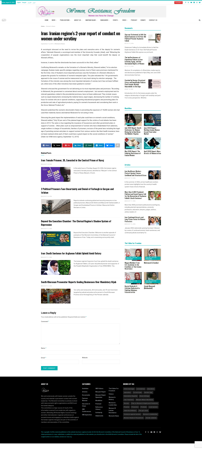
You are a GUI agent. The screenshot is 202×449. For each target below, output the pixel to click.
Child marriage (129, 389)
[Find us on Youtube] (191, 2)
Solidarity (98, 412)
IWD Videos (99, 388)
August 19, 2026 (130, 178)
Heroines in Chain (86, 405)
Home (46, 20)
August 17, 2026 (130, 201)
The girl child (143, 410)
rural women (153, 407)
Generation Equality (130, 396)
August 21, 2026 (47, 229)
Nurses (126, 403)
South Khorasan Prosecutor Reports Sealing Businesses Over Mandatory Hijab (78, 282)
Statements (99, 416)
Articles (84, 392)
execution (127, 392)
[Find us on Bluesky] (199, 2)
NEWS (53, 20)
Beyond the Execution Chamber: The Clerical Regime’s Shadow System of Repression (76, 223)
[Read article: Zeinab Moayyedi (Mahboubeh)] (152, 278)
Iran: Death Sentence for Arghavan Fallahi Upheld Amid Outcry (71, 253)
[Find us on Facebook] (185, 2)
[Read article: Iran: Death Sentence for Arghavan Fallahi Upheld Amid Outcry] (55, 267)
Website (85, 358)
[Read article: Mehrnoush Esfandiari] (152, 255)
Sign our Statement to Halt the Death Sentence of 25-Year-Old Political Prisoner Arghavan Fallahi (135, 37)
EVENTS (115, 20)
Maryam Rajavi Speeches (100, 396)
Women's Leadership (150, 414)
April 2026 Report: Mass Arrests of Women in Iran (152, 152)
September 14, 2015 (47, 44)
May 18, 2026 (129, 89)
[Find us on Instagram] (196, 2)
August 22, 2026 (47, 196)
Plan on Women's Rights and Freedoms (145, 403)
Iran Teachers (129, 400)
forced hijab (137, 392)
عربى (34, 2)
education (150, 389)
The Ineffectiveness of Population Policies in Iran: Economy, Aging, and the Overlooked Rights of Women (134, 60)
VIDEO (124, 20)
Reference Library (99, 408)
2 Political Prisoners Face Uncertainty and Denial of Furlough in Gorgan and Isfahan (77, 190)
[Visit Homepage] (101, 10)
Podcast (98, 404)
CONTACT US (153, 20)
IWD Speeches (87, 415)
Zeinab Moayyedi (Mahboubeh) (149, 287)
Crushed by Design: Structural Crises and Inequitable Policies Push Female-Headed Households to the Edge (135, 83)
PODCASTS (178, 2)
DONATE (143, 20)
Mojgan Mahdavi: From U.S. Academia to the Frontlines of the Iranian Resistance (133, 266)
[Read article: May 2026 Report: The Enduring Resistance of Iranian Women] (133, 143)
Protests (143, 407)
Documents (86, 395)
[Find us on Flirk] (194, 2)
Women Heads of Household (133, 418)
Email (43, 358)
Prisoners (135, 407)
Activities (85, 388)
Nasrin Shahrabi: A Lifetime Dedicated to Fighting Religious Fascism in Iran (132, 289)
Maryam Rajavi (100, 392)
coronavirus (141, 389)
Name (44, 348)
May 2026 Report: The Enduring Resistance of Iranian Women (133, 153)
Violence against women (132, 414)
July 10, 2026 (130, 43)
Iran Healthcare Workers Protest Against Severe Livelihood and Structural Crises (135, 173)
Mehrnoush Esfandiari (151, 263)
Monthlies (130, 124)
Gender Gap (148, 392)
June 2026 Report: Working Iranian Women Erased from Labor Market (152, 131)
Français (24, 2)
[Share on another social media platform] (117, 145)
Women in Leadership (113, 404)
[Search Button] (199, 20)
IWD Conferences (86, 410)
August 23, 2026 (47, 164)
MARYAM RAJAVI (91, 20)
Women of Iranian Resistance (112, 410)
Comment (45, 321)
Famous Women (85, 399)
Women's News (50, 26)
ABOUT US (77, 20)
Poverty (126, 407)
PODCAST (134, 20)
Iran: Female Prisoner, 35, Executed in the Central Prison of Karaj (72, 160)
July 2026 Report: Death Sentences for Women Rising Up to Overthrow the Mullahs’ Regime (133, 131)
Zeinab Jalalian (151, 418)
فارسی (29, 2)
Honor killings (144, 396)
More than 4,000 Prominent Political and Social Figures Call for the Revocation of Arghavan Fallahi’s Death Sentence (135, 195)
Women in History (112, 398)
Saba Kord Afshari (130, 410)
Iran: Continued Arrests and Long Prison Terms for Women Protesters (135, 219)
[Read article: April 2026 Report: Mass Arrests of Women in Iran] (152, 143)
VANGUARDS (104, 20)
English (19, 2)
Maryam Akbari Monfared (144, 400)
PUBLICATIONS (65, 20)
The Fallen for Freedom (131, 258)
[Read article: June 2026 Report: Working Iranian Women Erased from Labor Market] (152, 120)
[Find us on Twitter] (188, 2)
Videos (111, 394)
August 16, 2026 (130, 224)
